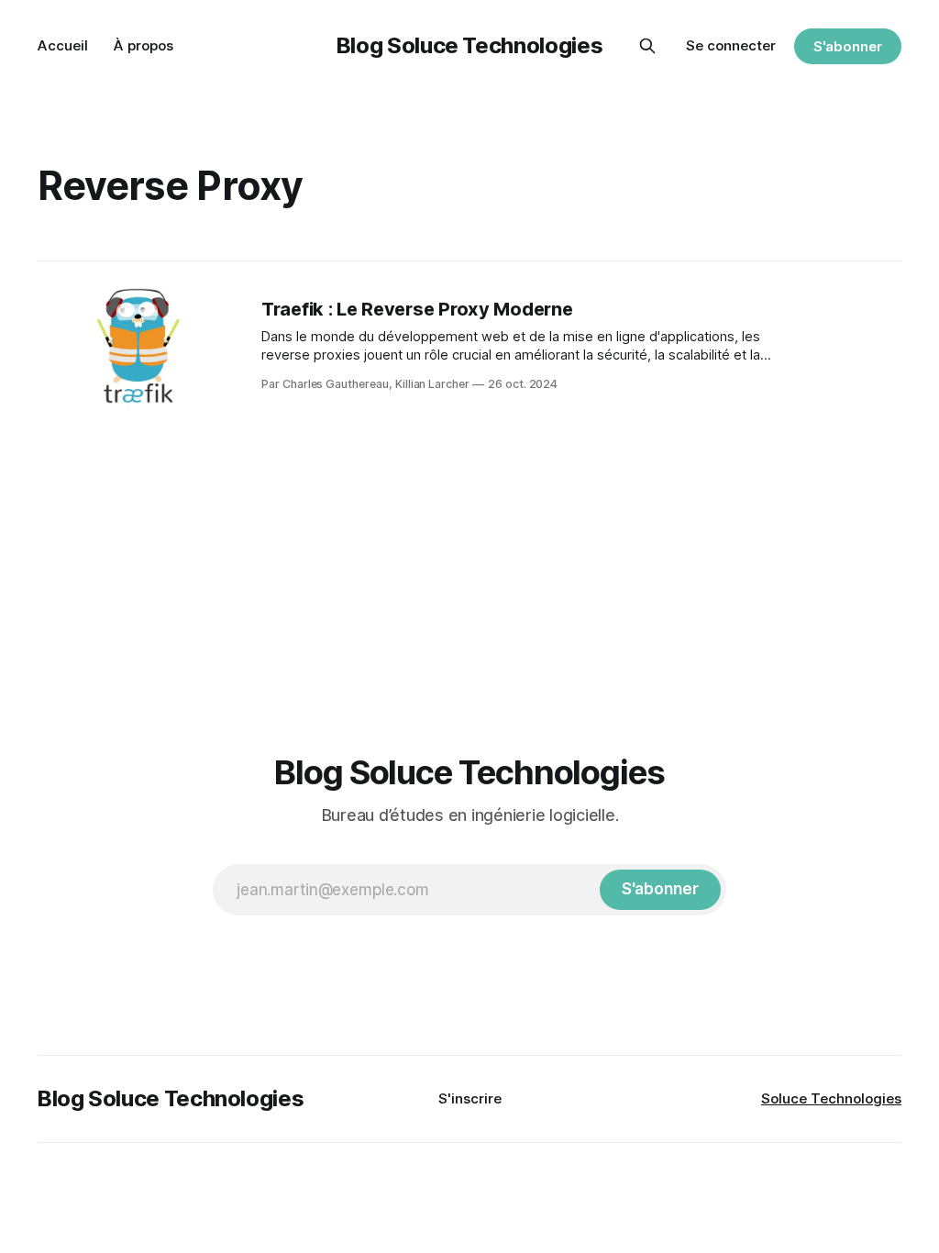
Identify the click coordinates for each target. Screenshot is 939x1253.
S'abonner (847, 46)
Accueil (63, 45)
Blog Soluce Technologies (469, 45)
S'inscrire (470, 1098)
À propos (143, 45)
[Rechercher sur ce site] (647, 46)
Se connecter (731, 45)
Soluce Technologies (831, 1098)
